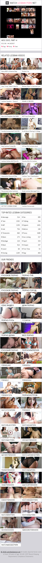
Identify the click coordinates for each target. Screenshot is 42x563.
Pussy (10, 46)
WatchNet (23, 3)
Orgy (4, 46)
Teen (16, 46)
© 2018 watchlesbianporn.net (10, 552)
